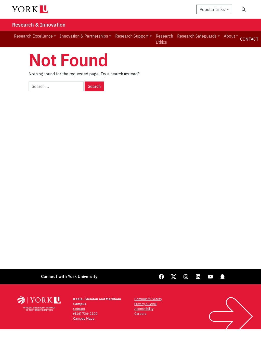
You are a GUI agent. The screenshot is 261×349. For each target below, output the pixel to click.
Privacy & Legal (145, 304)
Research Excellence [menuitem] (33, 36)
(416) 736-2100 (85, 313)
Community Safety (148, 299)
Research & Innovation (39, 24)
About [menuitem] (229, 36)
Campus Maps (83, 318)
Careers (140, 313)
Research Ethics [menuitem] (164, 39)
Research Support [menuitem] (132, 36)
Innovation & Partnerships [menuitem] (84, 36)
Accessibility (143, 309)
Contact (249, 39)
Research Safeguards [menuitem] (197, 36)
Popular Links (213, 9)
